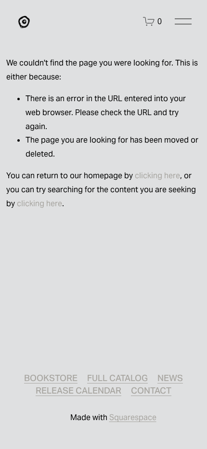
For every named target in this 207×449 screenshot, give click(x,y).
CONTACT (151, 390)
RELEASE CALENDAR (78, 390)
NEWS (170, 377)
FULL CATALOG (117, 377)
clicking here (157, 176)
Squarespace (132, 417)
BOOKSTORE (51, 377)
